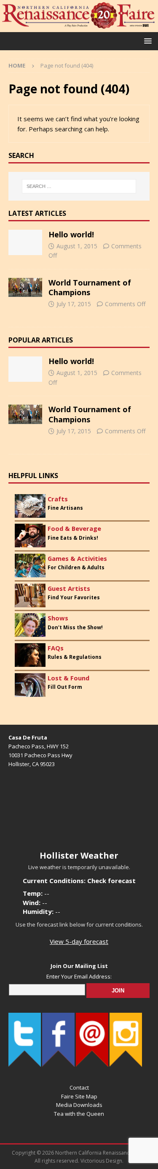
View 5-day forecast (79, 941)
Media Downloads (79, 1105)
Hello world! (71, 234)
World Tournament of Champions (89, 287)
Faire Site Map (79, 1096)
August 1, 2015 (76, 246)
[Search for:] (79, 186)
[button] (146, 40)
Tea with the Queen (79, 1113)
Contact (79, 1087)
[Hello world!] (25, 242)
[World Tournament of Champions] (25, 287)
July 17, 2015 (73, 304)
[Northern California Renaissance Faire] (79, 27)
